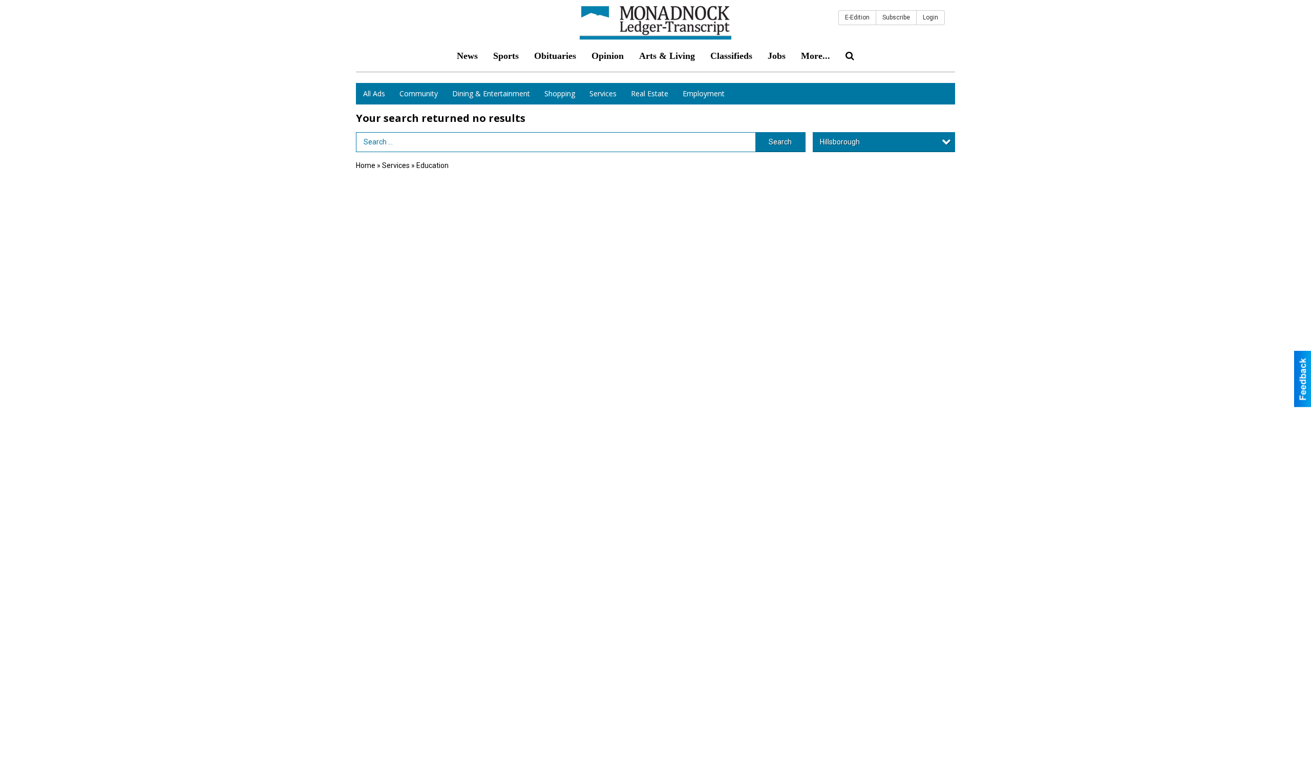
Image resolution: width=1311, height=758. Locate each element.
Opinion (607, 56)
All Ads (374, 93)
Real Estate (649, 93)
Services (603, 93)
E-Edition (857, 17)
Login (930, 17)
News (467, 56)
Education (432, 165)
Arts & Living (667, 56)
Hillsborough (840, 142)
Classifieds (731, 56)
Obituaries (555, 56)
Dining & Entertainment (491, 93)
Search (780, 142)
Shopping (559, 93)
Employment (704, 93)
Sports (506, 56)
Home (365, 165)
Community (418, 93)
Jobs (777, 56)
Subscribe (896, 17)
